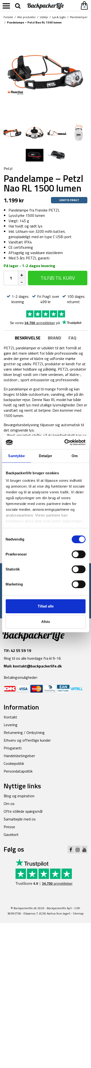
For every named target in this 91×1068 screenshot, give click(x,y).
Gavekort (11, 834)
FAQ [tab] (72, 338)
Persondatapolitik (18, 771)
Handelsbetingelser (19, 756)
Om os (9, 803)
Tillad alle (46, 606)
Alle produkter (26, 17)
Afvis (45, 622)
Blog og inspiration (19, 796)
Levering (10, 725)
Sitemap (78, 913)
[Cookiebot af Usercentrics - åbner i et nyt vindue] (64, 442)
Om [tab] (75, 456)
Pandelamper (78, 17)
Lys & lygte (59, 17)
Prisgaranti (13, 748)
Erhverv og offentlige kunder (27, 740)
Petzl (8, 168)
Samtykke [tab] (16, 456)
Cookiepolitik (14, 763)
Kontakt (10, 717)
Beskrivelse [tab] (28, 338)
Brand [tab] (54, 338)
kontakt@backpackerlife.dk (37, 666)
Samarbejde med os (20, 819)
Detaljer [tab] (45, 456)
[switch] (78, 554)
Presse (9, 827)
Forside (8, 17)
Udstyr (44, 17)
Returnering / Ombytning (24, 732)
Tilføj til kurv (58, 278)
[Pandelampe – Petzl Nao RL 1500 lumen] (45, 74)
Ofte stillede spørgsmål (23, 811)
